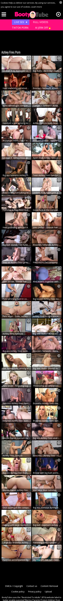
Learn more (36, 6)
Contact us (31, 586)
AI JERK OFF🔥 (43, 27)
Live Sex (19, 22)
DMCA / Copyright (14, 586)
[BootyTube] (31, 15)
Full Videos (40, 22)
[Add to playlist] (29, 58)
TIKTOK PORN (20, 27)
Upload (48, 591)
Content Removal (49, 586)
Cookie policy (17, 591)
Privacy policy (34, 591)
